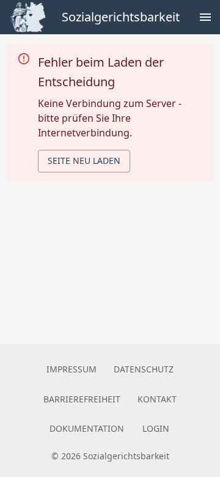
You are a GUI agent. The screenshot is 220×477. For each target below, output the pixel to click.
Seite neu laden (84, 160)
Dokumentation (87, 428)
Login (155, 428)
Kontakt (157, 399)
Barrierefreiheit (81, 399)
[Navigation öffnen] (205, 17)
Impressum (71, 369)
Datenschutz (144, 369)
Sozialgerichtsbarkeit (121, 17)
